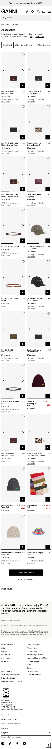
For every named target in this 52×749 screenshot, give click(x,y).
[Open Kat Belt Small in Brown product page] (13, 225)
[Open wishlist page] (32, 11)
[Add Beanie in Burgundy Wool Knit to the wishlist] (48, 365)
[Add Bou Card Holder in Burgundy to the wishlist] (48, 158)
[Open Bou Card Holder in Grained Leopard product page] (39, 122)
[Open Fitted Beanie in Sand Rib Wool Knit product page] (13, 532)
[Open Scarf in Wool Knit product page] (39, 484)
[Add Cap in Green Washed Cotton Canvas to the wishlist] (48, 210)
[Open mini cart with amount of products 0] (44, 11)
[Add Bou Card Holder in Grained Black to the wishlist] (48, 55)
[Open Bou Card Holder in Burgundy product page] (39, 174)
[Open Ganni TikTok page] (10, 743)
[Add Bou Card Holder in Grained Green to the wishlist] (23, 313)
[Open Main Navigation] (49, 11)
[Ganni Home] (9, 11)
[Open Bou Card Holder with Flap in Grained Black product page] (13, 122)
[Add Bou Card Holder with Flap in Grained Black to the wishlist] (23, 106)
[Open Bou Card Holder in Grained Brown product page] (13, 70)
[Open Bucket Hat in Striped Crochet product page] (39, 532)
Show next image (23, 70)
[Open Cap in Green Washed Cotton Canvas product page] (39, 225)
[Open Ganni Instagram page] (2, 743)
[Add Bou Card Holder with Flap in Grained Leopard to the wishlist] (48, 417)
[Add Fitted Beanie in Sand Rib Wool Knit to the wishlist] (23, 516)
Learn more (5, 102)
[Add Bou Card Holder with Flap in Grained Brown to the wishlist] (23, 158)
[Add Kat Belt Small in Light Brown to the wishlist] (23, 261)
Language (4, 728)
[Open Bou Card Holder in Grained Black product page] (39, 70)
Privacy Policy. (43, 634)
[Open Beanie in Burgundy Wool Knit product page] (39, 381)
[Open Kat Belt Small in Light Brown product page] (13, 277)
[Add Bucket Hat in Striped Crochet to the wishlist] (48, 516)
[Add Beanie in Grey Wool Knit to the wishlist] (23, 468)
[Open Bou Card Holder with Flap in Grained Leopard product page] (39, 432)
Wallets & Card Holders (23, 45)
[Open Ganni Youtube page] (24, 743)
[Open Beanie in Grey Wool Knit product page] (13, 484)
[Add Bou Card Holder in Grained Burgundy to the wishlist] (23, 417)
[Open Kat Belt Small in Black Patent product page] (13, 381)
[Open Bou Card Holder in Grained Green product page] (13, 329)
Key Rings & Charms (42, 45)
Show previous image (3, 70)
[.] (26, 3)
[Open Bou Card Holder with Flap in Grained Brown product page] (13, 174)
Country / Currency (7, 715)
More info (39, 36)
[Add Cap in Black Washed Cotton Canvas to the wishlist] (48, 261)
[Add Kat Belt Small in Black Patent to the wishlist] (23, 365)
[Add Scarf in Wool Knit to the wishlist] (48, 468)
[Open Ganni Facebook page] (17, 743)
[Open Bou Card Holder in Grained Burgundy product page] (13, 432)
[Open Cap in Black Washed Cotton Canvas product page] (39, 277)
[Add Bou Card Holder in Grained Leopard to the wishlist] (48, 106)
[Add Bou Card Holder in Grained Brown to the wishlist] (23, 55)
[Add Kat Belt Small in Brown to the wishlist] (23, 210)
